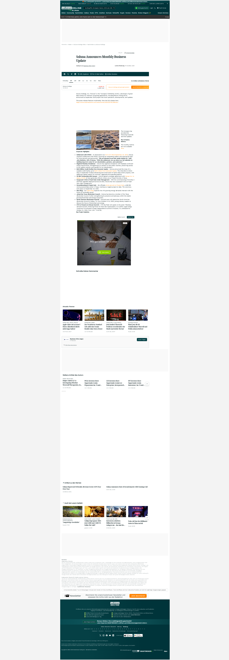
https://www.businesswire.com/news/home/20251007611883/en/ (97, 102)
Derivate (109, 13)
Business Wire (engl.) (89, 65)
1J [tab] (83, 81)
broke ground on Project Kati (115, 185)
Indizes (86, 13)
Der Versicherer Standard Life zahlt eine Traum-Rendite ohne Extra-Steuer (94, 326)
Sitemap (119, 626)
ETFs (96, 13)
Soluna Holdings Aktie (79, 44)
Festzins (134, 13)
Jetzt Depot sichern (90, 622)
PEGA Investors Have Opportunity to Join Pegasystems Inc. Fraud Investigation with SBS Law (94, 383)
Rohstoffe (116, 13)
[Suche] (114, 8)
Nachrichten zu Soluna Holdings (96, 44)
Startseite (64, 44)
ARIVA (103, 640)
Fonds (92, 13)
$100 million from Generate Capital (105, 171)
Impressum (94, 631)
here (122, 148)
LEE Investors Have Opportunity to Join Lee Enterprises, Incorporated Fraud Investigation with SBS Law (116, 383)
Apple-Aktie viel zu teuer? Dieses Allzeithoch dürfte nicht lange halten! (71, 326)
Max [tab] (99, 81)
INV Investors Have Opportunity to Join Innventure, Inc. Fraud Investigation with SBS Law (137, 383)
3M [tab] (79, 81)
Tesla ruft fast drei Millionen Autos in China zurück (137, 522)
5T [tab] (71, 81)
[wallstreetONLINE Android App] (138, 636)
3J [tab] (87, 81)
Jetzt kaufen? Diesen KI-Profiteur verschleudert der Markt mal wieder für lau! (115, 326)
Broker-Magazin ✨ (144, 13)
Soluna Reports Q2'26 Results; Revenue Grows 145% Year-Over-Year (82, 488)
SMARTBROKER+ (135, 615)
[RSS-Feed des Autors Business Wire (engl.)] (64, 345)
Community (70, 13)
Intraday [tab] (65, 81)
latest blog (90, 190)
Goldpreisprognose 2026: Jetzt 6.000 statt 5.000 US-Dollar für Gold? (93, 523)
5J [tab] (91, 81)
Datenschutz (108, 631)
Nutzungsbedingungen (132, 631)
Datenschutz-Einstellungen (119, 631)
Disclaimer (101, 631)
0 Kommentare (130, 53)
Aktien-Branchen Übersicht (108, 626)
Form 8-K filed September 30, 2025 (116, 155)
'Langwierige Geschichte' (71, 522)
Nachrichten (79, 13)
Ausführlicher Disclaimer (83, 586)
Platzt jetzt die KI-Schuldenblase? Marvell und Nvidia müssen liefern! (137, 326)
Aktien (63, 13)
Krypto (122, 13)
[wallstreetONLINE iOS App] (128, 636)
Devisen (128, 13)
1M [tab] (75, 81)
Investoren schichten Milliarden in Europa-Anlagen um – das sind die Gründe (115, 523)
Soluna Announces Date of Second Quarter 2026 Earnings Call (127, 487)
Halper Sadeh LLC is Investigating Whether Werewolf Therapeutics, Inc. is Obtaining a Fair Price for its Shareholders (72, 383)
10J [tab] (95, 81)
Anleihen (102, 13)
